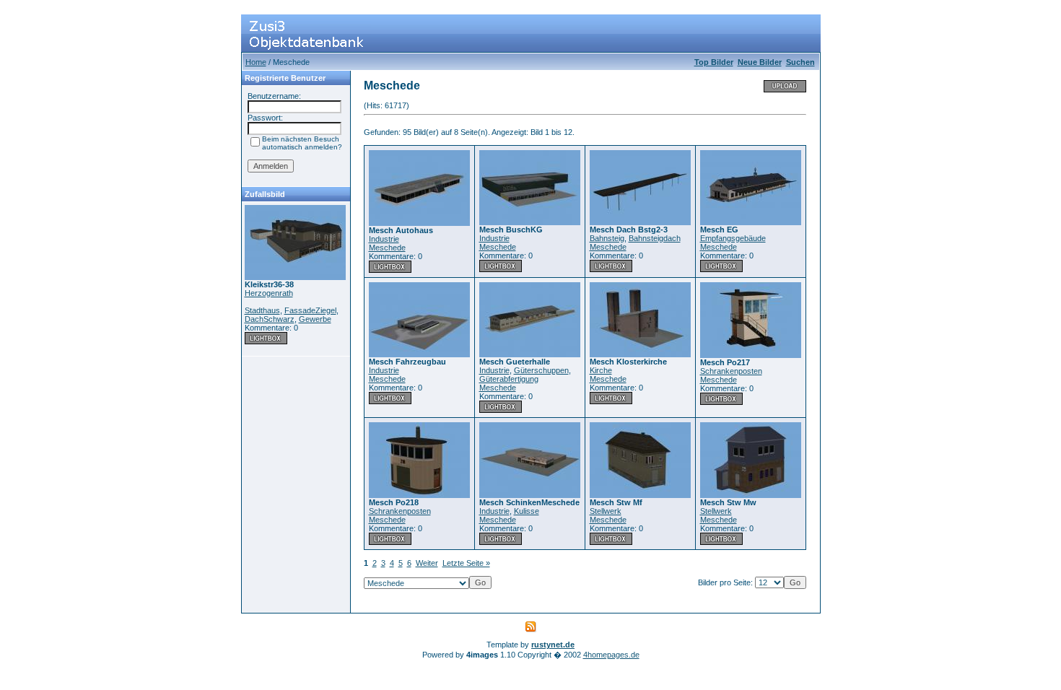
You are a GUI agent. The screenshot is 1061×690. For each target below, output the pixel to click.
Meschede (387, 247)
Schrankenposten (731, 371)
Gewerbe (315, 319)
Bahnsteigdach (655, 238)
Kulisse (526, 511)
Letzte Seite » (466, 563)
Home (255, 62)
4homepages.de (611, 654)
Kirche (601, 370)
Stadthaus (262, 310)
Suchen (800, 62)
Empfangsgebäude (733, 238)
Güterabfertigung (508, 379)
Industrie (384, 239)
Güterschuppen (541, 370)
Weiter (427, 563)
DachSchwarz (269, 319)
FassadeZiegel (310, 310)
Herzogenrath (269, 293)
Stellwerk (605, 511)
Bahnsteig (607, 238)
